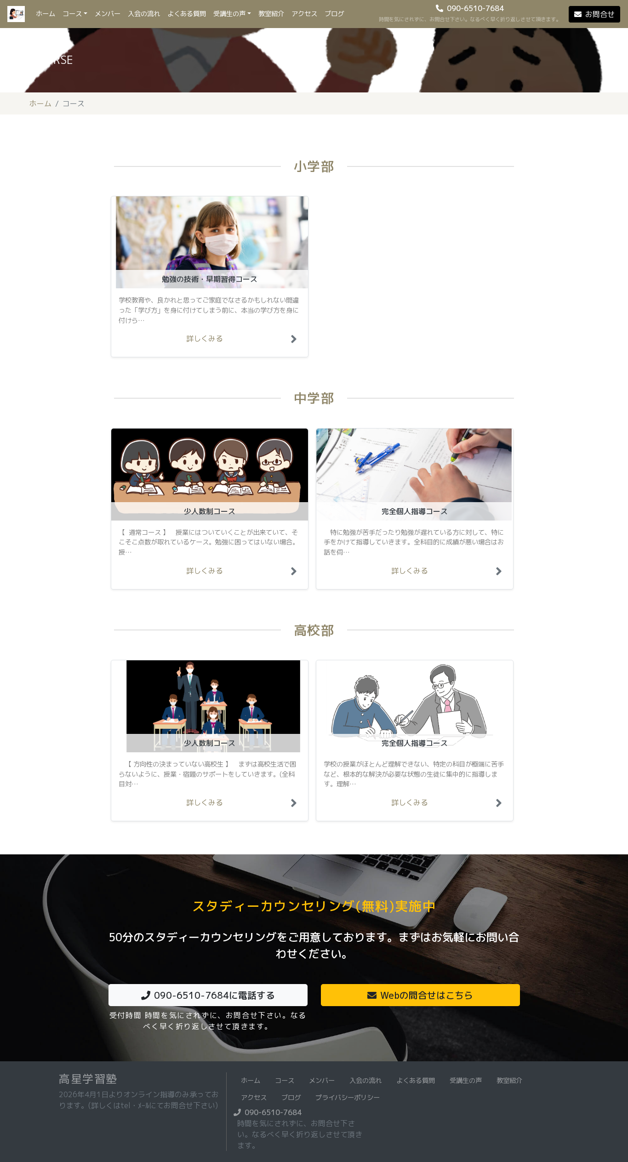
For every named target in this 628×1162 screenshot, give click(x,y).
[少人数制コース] (296, 573)
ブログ (334, 13)
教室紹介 (271, 13)
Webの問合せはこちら (426, 995)
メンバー (107, 13)
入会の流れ (144, 13)
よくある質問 (186, 13)
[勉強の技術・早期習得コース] (296, 341)
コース (72, 13)
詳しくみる (204, 338)
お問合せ (600, 14)
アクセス (304, 13)
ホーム (47, 13)
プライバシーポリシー (347, 1097)
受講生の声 (229, 13)
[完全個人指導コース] (501, 573)
